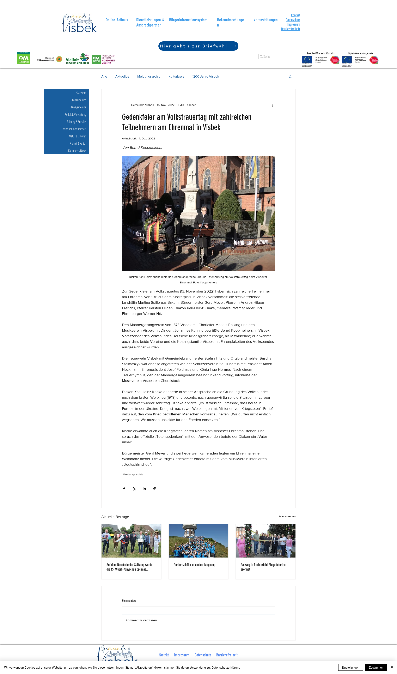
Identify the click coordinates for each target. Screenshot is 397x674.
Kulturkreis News (77, 150)
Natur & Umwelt (77, 136)
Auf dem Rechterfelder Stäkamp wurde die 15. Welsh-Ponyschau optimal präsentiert (129, 567)
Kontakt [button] (164, 654)
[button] (295, 15)
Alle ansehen (287, 516)
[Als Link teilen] (154, 489)
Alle (104, 76)
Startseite (81, 92)
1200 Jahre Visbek (205, 76)
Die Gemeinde (78, 107)
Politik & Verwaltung (75, 114)
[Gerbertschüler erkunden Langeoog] (198, 541)
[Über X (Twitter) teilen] (134, 489)
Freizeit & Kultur (78, 143)
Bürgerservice (79, 100)
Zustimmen (376, 667)
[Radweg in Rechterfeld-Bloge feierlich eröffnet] (265, 541)
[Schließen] (392, 667)
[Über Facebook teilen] (124, 489)
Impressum (293, 24)
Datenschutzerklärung (226, 667)
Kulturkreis (176, 76)
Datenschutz (293, 20)
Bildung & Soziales (76, 121)
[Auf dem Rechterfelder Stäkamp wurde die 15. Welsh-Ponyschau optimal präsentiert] (131, 541)
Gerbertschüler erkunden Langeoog (194, 564)
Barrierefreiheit (227, 654)
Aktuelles (122, 76)
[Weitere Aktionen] (272, 104)
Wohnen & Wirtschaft (74, 129)
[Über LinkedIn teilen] (144, 489)
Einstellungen (350, 667)
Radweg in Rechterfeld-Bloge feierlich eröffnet (263, 567)
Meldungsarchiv (148, 76)
